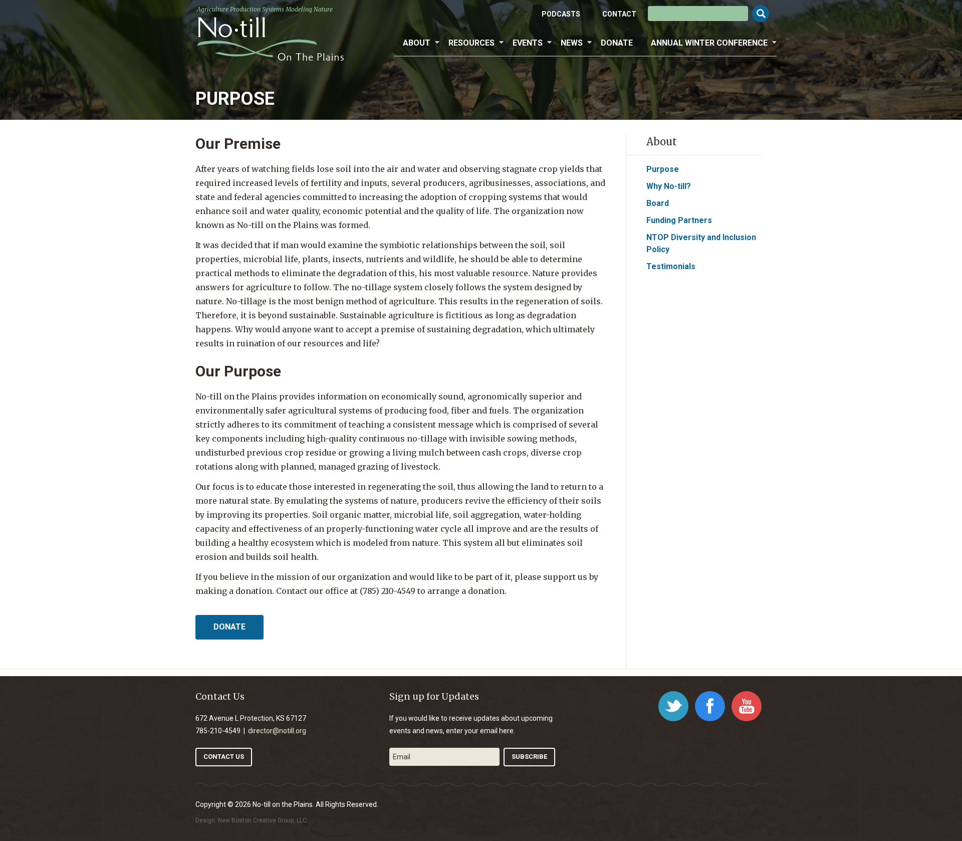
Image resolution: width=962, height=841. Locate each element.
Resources (467, 43)
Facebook (710, 706)
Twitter (673, 706)
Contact (619, 14)
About (412, 43)
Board (657, 203)
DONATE (229, 627)
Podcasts (561, 14)
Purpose (662, 169)
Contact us (223, 756)
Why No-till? (668, 186)
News (567, 43)
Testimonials (670, 266)
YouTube (747, 706)
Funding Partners (679, 220)
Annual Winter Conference (705, 43)
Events (523, 43)
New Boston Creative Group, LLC (262, 820)
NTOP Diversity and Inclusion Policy (701, 243)
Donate (617, 43)
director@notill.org (277, 731)
